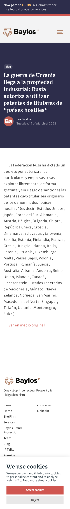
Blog (8, 66)
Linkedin (43, 411)
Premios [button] (9, 455)
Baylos (26, 119)
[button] (60, 32)
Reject (35, 500)
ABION (26, 5)
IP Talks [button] (9, 449)
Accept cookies (35, 490)
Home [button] (8, 411)
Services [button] (9, 422)
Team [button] (7, 438)
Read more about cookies (40, 480)
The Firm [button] (10, 416)
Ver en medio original (26, 325)
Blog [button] (7, 444)
